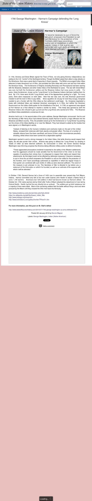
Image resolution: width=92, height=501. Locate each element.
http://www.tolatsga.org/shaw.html (20, 197)
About (20, 9)
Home (14, 9)
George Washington (40, 216)
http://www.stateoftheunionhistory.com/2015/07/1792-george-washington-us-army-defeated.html (43, 209)
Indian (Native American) (57, 216)
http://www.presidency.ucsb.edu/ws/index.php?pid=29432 (29, 193)
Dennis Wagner (57, 213)
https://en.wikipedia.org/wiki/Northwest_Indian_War (27, 195)
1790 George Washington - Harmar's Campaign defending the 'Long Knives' (45, 20)
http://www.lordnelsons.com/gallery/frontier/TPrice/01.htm (29, 199)
